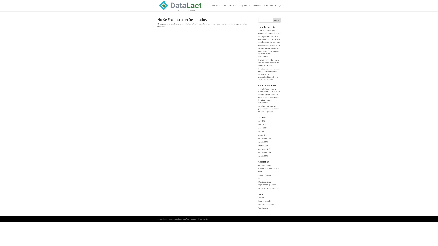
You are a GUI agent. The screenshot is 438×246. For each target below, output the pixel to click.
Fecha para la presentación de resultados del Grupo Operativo (268, 109)
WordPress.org (263, 208)
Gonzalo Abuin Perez (266, 89)
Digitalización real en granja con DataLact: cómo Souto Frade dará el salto (268, 63)
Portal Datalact (270, 6)
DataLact (214, 6)
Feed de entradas (264, 201)
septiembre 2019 (264, 138)
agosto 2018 (263, 156)
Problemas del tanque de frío (269, 188)
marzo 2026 (262, 135)
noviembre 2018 (264, 149)
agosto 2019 (263, 142)
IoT (259, 178)
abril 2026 (262, 131)
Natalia (261, 106)
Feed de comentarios (266, 204)
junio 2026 (262, 124)
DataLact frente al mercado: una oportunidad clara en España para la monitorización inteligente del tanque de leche (269, 74)
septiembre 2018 (264, 152)
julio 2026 (262, 121)
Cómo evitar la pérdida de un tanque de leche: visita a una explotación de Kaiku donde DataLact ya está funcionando (269, 51)
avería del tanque (264, 165)
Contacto (257, 6)
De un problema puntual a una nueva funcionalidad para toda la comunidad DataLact (269, 39)
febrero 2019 (263, 145)
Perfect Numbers (190, 219)
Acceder (261, 197)
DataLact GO (229, 6)
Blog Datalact (244, 6)
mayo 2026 (262, 128)
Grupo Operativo (264, 175)
